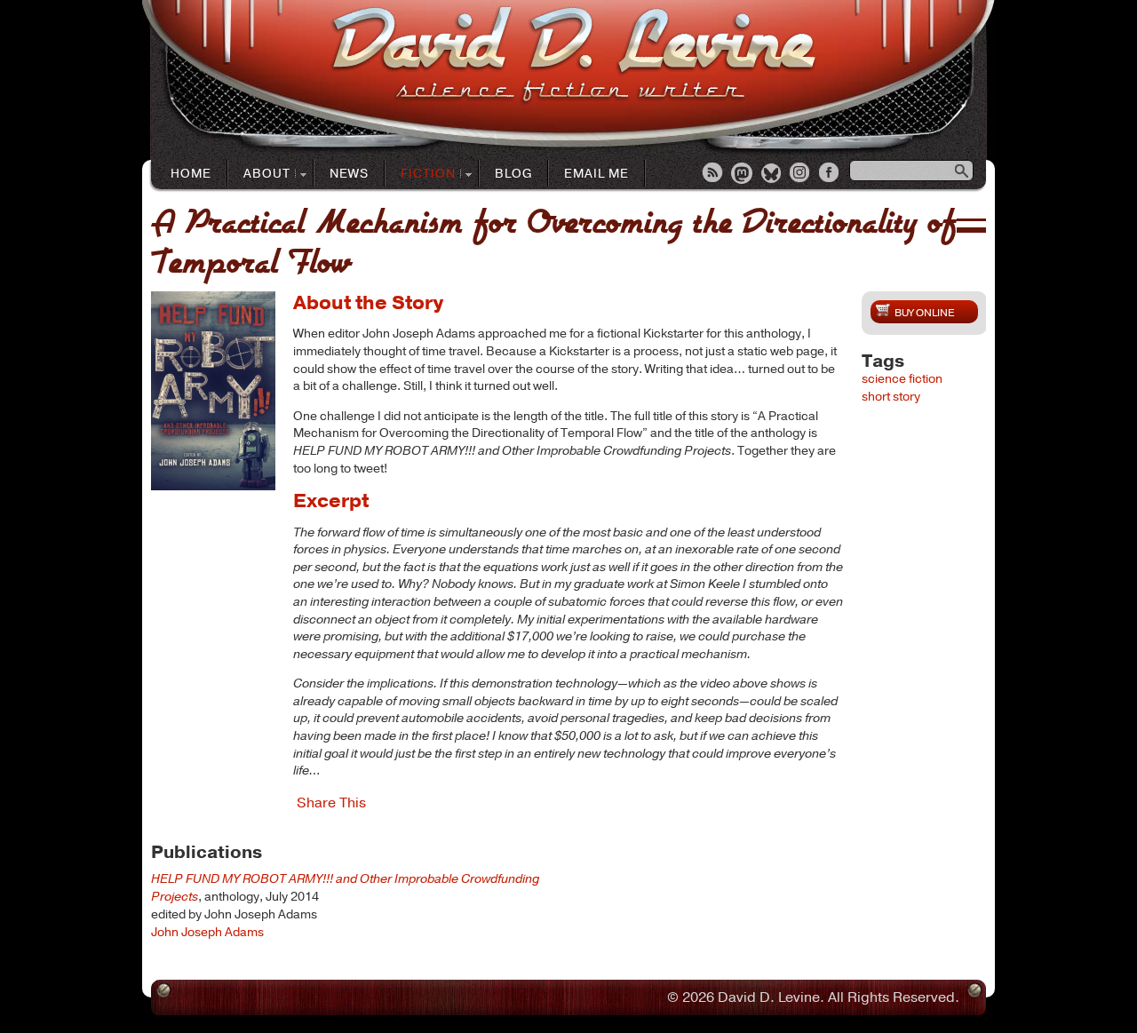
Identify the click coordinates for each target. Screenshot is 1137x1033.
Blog (513, 173)
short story (891, 396)
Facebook (830, 174)
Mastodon (742, 174)
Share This (331, 803)
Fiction (421, 174)
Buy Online (924, 313)
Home (191, 173)
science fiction (902, 378)
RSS (713, 174)
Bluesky (771, 174)
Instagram (801, 174)
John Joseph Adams (207, 932)
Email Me (596, 173)
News (349, 173)
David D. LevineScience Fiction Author (573, 55)
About (259, 174)
